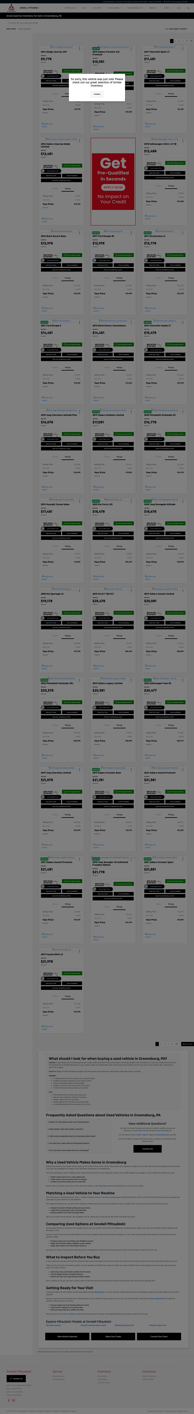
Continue (97, 94)
